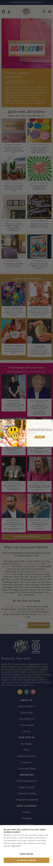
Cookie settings (26, 854)
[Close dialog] (52, 420)
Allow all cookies (26, 860)
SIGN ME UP (40, 436)
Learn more (15, 846)
